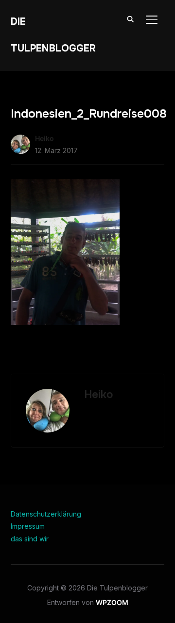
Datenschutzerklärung (46, 514)
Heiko (44, 138)
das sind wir (30, 539)
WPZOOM (112, 602)
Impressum (28, 526)
